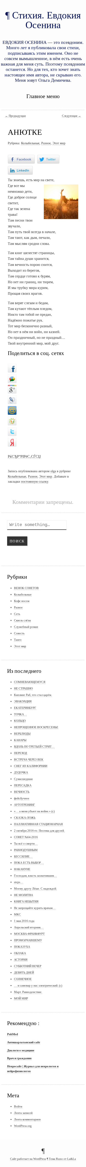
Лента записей (23, 1113)
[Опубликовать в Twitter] (12, 430)
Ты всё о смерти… (26, 843)
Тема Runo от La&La (62, 1159)
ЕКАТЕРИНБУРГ (25, 708)
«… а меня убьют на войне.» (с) (34, 811)
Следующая (71, 115)
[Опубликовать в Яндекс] (12, 441)
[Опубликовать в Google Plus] (12, 388)
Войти (18, 1106)
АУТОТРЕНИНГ (24, 804)
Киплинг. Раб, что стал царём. (33, 695)
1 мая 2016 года (24, 921)
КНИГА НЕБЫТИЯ (26, 901)
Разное (46, 143)
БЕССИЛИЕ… (23, 856)
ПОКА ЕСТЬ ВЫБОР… (29, 862)
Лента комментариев (27, 1119)
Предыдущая (15, 115)
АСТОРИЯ (21, 959)
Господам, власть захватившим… (35, 875)
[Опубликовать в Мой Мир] (12, 409)
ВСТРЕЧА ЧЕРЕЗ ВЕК (28, 759)
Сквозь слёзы (22, 620)
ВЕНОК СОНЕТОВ (26, 588)
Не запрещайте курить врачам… (34, 908)
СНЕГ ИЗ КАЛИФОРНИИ (30, 766)
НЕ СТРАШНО (23, 688)
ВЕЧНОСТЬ (21, 792)
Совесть (19, 633)
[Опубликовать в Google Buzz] (12, 377)
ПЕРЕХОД (20, 753)
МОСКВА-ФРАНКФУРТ (29, 933)
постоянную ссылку (34, 481)
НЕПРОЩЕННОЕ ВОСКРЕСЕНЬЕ (36, 727)
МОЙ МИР (21, 998)
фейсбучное (21, 798)
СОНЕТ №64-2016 (26, 837)
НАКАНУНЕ (22, 869)
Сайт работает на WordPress (28, 1159)
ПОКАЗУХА (22, 946)
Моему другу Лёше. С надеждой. (35, 888)
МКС (17, 914)
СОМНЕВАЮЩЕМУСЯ (29, 682)
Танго (18, 639)
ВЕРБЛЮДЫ (22, 733)
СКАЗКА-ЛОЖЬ (24, 817)
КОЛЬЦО (20, 720)
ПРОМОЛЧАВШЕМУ (28, 940)
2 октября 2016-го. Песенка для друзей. (39, 830)
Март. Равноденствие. (28, 992)
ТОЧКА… (20, 714)
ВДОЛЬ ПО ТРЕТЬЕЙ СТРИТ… (34, 746)
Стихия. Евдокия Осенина (46, 20)
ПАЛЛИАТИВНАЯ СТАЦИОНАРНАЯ (38, 824)
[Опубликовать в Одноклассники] (12, 420)
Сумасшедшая (23, 779)
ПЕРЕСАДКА (22, 785)
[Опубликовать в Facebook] (12, 367)
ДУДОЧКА (21, 772)
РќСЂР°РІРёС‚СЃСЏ (24, 456)
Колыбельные (30, 143)
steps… (18, 882)
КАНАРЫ (20, 740)
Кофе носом (21, 601)
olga (53, 471)
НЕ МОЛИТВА (23, 895)
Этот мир (59, 143)
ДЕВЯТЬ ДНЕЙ (24, 972)
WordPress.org (23, 1126)
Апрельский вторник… (29, 927)
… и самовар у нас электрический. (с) (38, 985)
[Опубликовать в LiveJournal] (12, 399)
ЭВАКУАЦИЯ (23, 701)
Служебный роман (26, 627)
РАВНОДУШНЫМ (26, 850)
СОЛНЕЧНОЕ (23, 979)
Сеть (17, 614)
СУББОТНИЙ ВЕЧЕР (27, 966)
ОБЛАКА (20, 953)
